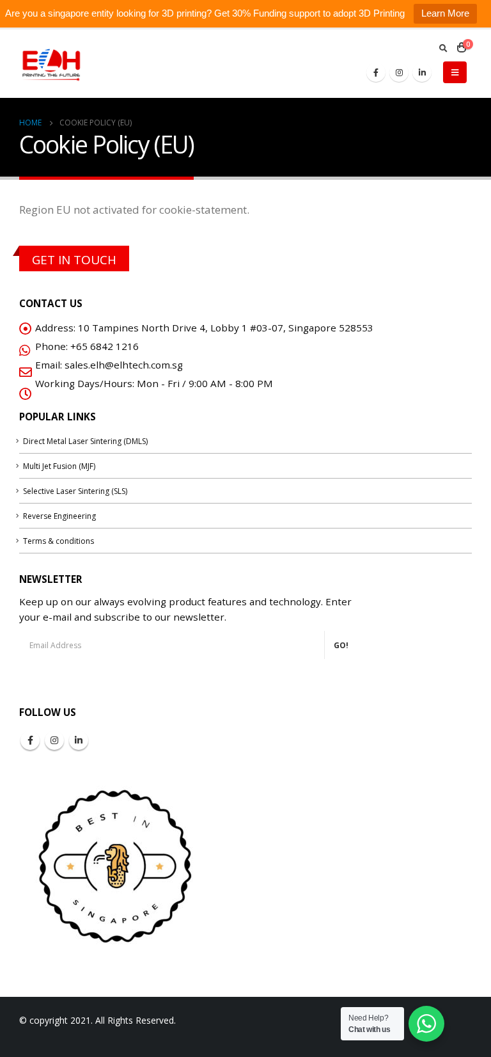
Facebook (30, 740)
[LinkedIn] (422, 72)
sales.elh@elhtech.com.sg (124, 364)
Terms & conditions (58, 541)
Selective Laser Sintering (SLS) (75, 491)
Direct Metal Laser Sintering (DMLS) (85, 441)
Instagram (54, 740)
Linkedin (78, 740)
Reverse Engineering (59, 516)
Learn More (445, 13)
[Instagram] (399, 72)
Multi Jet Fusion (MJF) (59, 466)
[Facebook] (376, 72)
